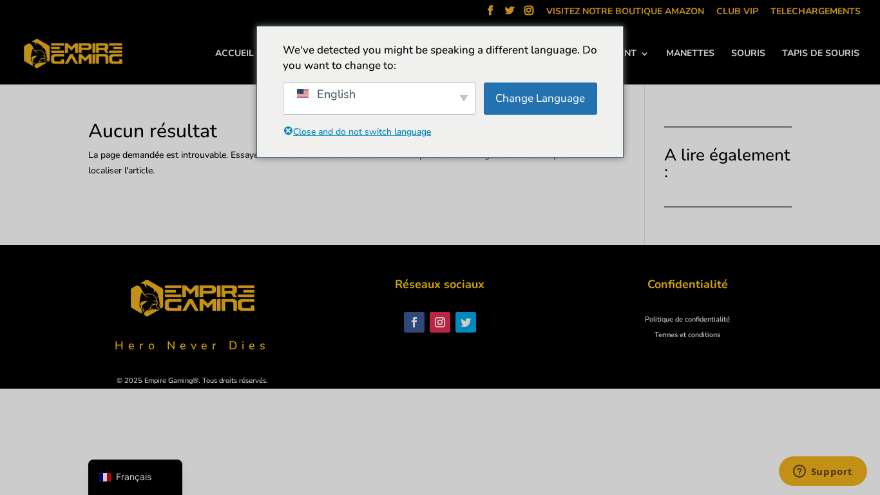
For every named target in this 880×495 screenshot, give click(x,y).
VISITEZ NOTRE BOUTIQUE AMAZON (625, 12)
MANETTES (690, 54)
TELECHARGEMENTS (815, 12)
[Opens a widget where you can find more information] (822, 472)
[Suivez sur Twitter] (465, 322)
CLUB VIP (737, 12)
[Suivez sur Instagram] (440, 322)
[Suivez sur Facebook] (414, 322)
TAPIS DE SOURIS (820, 54)
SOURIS (748, 54)
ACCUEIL (234, 54)
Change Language (540, 98)
